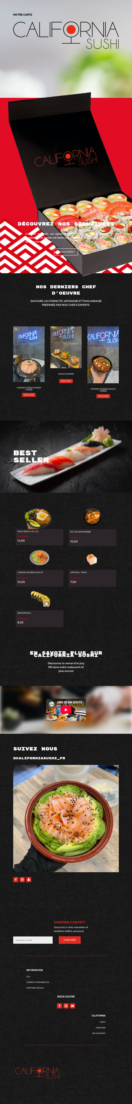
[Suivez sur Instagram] (22, 879)
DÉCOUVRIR (29, 395)
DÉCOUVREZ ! (66, 251)
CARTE (103, 1022)
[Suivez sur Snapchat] (28, 879)
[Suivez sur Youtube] (72, 1005)
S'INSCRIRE (70, 940)
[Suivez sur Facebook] (15, 879)
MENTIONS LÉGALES (35, 988)
